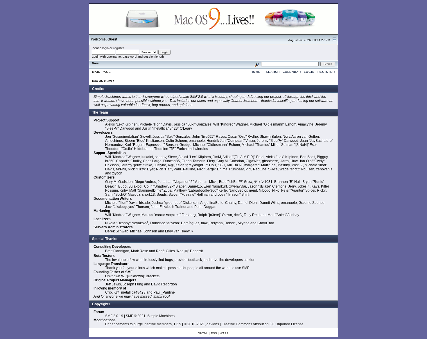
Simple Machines (161, 316)
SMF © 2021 (136, 316)
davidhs (213, 324)
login (105, 48)
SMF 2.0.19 (114, 316)
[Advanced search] (256, 64)
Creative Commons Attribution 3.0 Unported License (263, 324)
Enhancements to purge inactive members (138, 324)
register (118, 48)
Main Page (101, 71)
